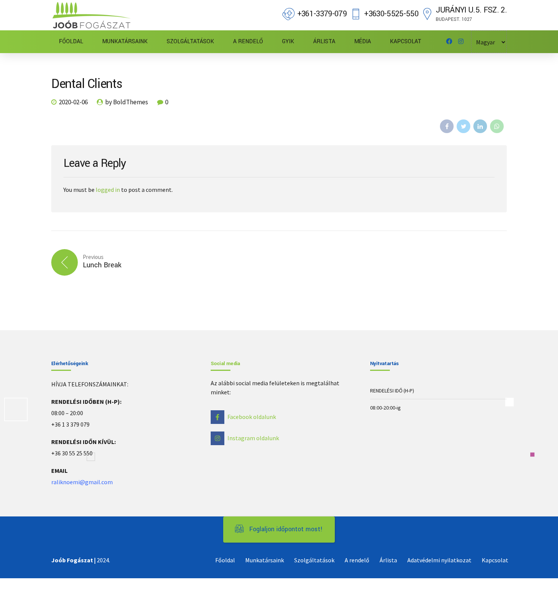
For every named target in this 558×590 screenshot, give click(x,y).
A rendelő (357, 560)
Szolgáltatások (314, 560)
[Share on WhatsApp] (497, 126)
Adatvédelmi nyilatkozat (439, 560)
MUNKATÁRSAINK (125, 42)
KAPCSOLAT (405, 42)
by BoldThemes (126, 102)
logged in (108, 189)
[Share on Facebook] (447, 126)
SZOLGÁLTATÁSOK (190, 42)
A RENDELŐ (248, 42)
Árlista (388, 560)
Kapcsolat (495, 560)
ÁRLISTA (324, 42)
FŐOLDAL (71, 42)
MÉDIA (362, 42)
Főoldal (225, 560)
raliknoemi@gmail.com (82, 482)
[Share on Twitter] (463, 126)
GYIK (288, 42)
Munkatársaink (264, 560)
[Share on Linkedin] (480, 126)
